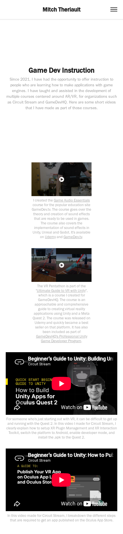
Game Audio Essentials (72, 200)
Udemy (50, 237)
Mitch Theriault (62, 9)
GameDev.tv (73, 237)
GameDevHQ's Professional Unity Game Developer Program (61, 338)
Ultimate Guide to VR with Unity (61, 290)
